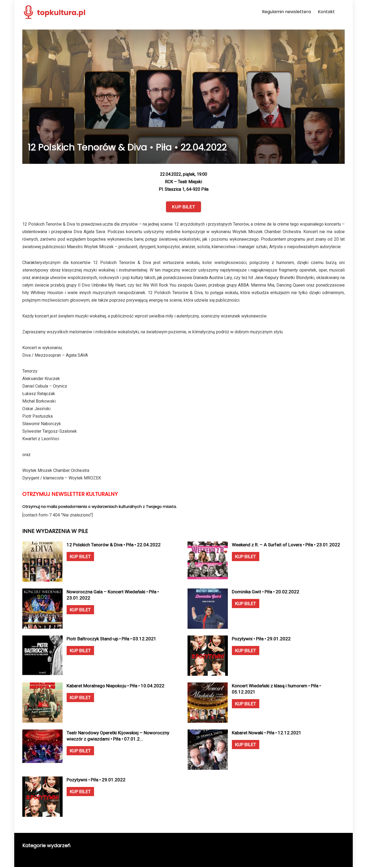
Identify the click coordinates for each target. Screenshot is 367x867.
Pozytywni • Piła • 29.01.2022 (261, 638)
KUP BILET (80, 556)
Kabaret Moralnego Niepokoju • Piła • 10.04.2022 (115, 685)
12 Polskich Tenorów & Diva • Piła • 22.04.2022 (114, 544)
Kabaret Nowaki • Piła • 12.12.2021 (266, 732)
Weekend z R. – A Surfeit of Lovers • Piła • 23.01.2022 (286, 544)
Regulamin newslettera (286, 12)
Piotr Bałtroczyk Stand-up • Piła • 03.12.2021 (111, 638)
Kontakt (326, 12)
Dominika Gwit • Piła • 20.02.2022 (265, 591)
